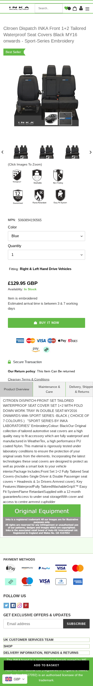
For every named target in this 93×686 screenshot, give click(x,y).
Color (12, 227)
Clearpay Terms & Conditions (28, 379)
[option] (21, 152)
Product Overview (16, 389)
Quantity (14, 246)
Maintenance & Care (49, 389)
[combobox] (49, 8)
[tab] (46, 640)
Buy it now (49, 322)
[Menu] (87, 8)
